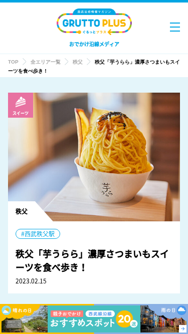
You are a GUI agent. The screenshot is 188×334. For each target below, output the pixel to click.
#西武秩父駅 (38, 233)
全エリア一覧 (46, 62)
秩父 (78, 62)
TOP (13, 62)
